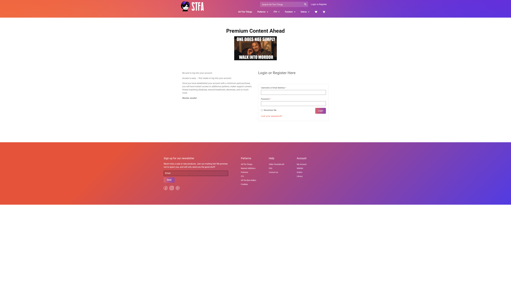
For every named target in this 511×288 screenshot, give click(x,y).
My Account (302, 164)
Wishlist (300, 168)
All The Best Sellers (248, 180)
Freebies (244, 184)
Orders (299, 172)
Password (266, 99)
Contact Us (273, 172)
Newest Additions (248, 168)
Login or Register (319, 4)
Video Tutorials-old (276, 164)
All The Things (245, 12)
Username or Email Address (273, 88)
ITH (275, 12)
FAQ (270, 168)
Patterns (244, 172)
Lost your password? (271, 116)
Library (300, 176)
